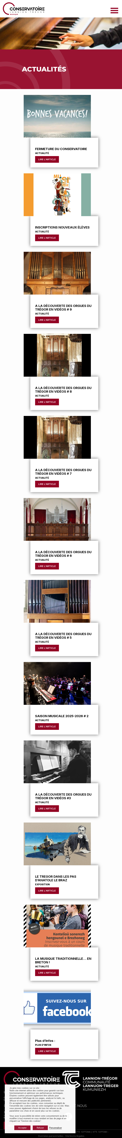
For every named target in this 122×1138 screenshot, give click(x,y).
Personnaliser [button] (55, 1128)
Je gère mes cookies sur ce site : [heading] (25, 1088)
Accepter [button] (22, 1128)
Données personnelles (50, 1136)
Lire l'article (47, 159)
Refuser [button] (40, 1128)
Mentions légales (74, 1136)
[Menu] (114, 10)
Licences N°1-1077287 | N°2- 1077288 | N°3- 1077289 (78, 1132)
